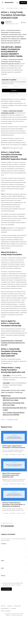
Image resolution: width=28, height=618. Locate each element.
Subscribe (23, 2)
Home (2, 8)
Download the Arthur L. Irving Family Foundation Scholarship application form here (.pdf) (13, 343)
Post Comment (6, 589)
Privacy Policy (17, 606)
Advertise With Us (5, 608)
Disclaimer (13, 608)
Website (3, 575)
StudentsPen (9, 2)
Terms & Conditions (6, 610)
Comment (3, 543)
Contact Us (10, 606)
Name (2, 560)
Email (2, 568)
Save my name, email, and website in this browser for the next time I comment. (13, 584)
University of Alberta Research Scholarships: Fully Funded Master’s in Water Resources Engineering (13, 504)
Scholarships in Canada (12, 8)
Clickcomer (19, 615)
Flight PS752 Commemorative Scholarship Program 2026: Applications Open (11, 475)
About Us (3, 606)
